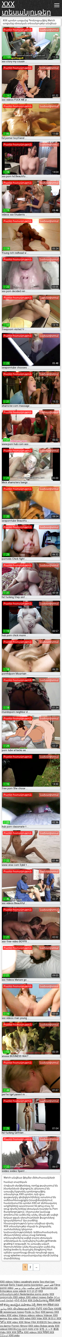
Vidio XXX (6, 1332)
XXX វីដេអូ (48, 1308)
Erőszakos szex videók (13, 1291)
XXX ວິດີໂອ (18, 1332)
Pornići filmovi (20, 1325)
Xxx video (13, 1318)
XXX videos (6, 1281)
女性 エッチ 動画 (49, 1329)
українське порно (13, 1312)
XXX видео (47, 1312)
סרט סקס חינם (30, 1329)
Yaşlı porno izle (49, 1288)
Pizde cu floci (32, 1312)
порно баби (46, 1297)
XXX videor (19, 1297)
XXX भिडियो (43, 1332)
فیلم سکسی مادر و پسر (27, 1288)
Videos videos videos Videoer (36, 1315)
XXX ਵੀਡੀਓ (36, 1308)
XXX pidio (14, 1335)
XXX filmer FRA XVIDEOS (33, 1322)
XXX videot (32, 1297)
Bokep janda (47, 1325)
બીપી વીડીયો (20, 1300)
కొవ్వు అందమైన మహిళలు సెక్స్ (20, 1304)
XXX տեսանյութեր (23, 8)
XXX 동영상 (49, 1318)
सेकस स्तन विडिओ (45, 1304)
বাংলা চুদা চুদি (32, 1291)
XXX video (13, 1315)
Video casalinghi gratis (26, 1281)
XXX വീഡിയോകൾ (18, 1308)
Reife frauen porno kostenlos (26, 1284)
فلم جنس (48, 1284)
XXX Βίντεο (15, 1329)
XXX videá (25, 1318)
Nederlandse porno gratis (34, 1294)
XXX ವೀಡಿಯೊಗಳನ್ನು (38, 1300)
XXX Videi (37, 1318)
